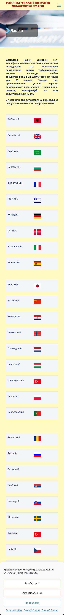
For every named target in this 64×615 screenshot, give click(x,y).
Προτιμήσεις (32, 602)
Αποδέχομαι (32, 583)
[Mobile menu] (59, 5)
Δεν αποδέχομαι (32, 593)
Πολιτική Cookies (14, 610)
